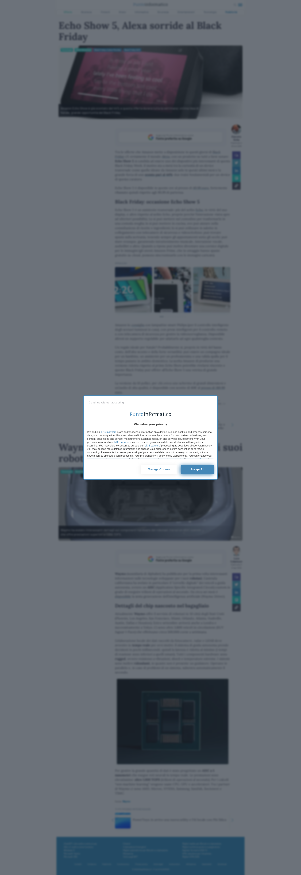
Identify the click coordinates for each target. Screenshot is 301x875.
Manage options (159, 469)
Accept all (197, 469)
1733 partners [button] (109, 431)
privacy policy (196, 459)
